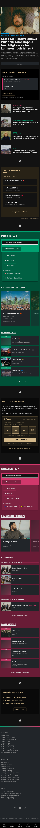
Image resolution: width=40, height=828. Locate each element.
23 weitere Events (8, 93)
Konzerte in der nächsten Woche (10, 772)
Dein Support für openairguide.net (11, 793)
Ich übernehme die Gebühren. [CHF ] (17, 435)
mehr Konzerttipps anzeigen (19, 673)
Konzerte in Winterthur (7, 768)
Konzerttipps (5, 762)
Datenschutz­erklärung (7, 797)
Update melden (19, 709)
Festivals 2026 (5, 741)
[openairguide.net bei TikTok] (25, 808)
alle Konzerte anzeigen (11, 482)
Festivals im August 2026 (8, 749)
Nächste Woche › (19, 97)
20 (16, 429)
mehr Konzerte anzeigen (19, 616)
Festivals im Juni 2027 (8, 745)
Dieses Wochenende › (8, 97)
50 (24, 429)
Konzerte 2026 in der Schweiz (10, 778)
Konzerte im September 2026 (10, 776)
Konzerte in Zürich (12, 506)
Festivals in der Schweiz (14, 273)
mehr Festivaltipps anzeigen (19, 382)
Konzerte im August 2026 (8, 774)
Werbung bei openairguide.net (10, 795)
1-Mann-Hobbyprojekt (29, 406)
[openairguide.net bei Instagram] (15, 808)
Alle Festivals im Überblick (8, 753)
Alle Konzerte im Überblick (8, 781)
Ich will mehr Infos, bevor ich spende (19, 448)
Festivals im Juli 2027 (7, 747)
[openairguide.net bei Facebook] (20, 808)
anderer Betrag (32, 430)
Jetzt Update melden (32, 218)
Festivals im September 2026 (10, 751)
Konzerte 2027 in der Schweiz (10, 780)
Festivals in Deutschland (14, 278)
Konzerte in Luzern (6, 770)
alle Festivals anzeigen (11, 249)
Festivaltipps (5, 735)
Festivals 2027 (5, 743)
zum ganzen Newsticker (19, 212)
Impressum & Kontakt (7, 799)
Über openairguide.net (7, 791)
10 (7, 429)
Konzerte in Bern (28, 506)
